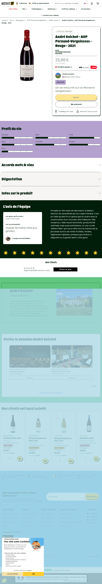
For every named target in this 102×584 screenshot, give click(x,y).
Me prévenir (76, 104)
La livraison (26, 526)
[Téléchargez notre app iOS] (51, 537)
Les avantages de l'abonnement (71, 522)
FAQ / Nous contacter (10, 514)
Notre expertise (47, 518)
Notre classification (48, 514)
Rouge (57, 50)
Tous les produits (47, 526)
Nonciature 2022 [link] (87, 438)
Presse (4, 526)
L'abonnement (65, 518)
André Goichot (54, 20)
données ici (39, 501)
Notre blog (26, 518)
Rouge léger (60, 82)
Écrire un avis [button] (65, 269)
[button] (66, 3)
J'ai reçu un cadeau (66, 514)
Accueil (4, 20)
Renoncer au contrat (9, 518)
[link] (13, 423)
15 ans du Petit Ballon (29, 514)
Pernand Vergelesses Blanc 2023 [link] (63, 439)
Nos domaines (47, 522)
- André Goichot (58, 392)
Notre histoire (27, 522)
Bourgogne (20, 20)
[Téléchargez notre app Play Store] (51, 542)
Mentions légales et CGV (47, 556)
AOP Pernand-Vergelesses (36, 20)
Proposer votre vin (8, 522)
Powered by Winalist (45, 392)
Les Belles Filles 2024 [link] (12, 438)
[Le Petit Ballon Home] (8, 3)
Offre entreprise (65, 526)
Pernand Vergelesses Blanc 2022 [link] (37, 439)
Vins (11, 20)
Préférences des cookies (93, 556)
